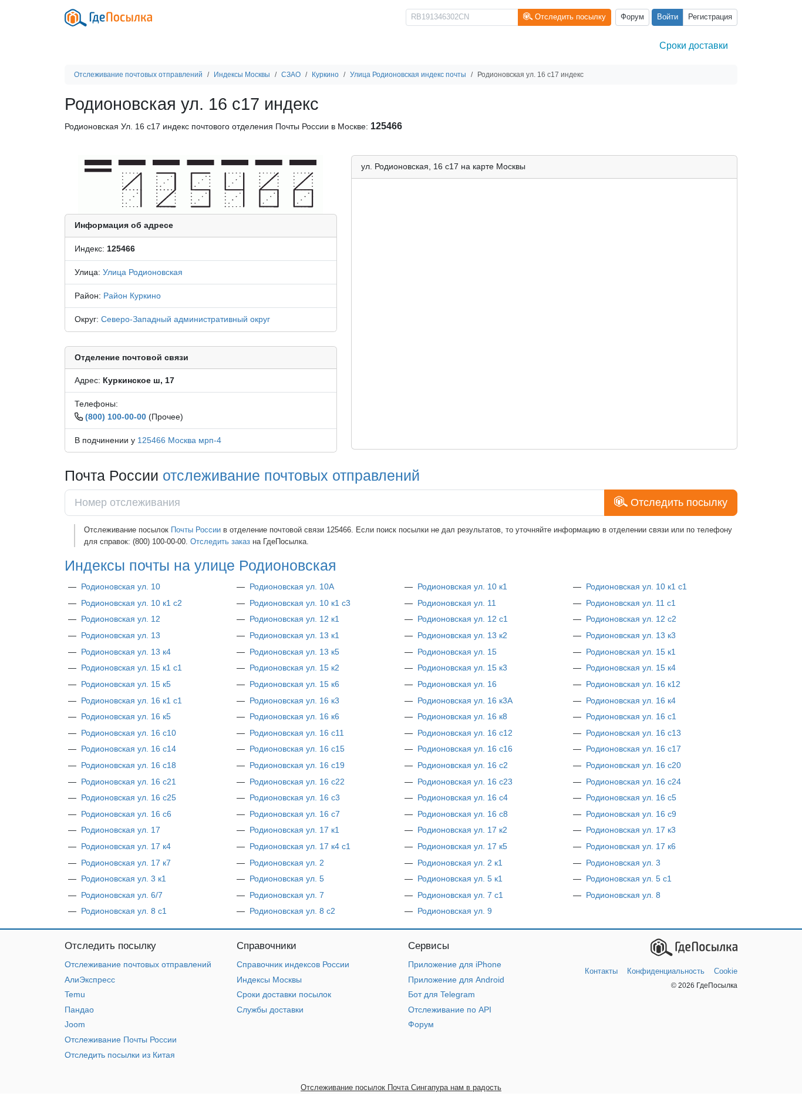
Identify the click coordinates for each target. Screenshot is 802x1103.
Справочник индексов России (293, 964)
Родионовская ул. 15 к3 (462, 667)
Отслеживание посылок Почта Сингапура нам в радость (401, 1087)
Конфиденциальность (666, 971)
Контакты (601, 971)
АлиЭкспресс (90, 979)
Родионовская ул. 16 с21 (128, 781)
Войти (667, 17)
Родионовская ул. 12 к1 (294, 618)
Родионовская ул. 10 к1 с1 (636, 586)
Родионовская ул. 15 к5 (126, 684)
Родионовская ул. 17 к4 (126, 846)
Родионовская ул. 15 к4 (631, 667)
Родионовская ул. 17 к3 (631, 829)
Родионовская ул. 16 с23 (465, 781)
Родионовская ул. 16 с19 (297, 765)
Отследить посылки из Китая (120, 1055)
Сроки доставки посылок (284, 994)
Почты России (196, 529)
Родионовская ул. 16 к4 (631, 700)
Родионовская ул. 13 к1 (294, 635)
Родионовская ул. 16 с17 (633, 748)
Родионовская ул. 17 (120, 829)
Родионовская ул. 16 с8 (462, 814)
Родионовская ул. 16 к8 (462, 716)
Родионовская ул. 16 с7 (295, 814)
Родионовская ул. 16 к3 (294, 700)
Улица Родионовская (143, 272)
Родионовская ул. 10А (292, 586)
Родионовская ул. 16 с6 (126, 814)
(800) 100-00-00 (115, 416)
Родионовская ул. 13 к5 (294, 651)
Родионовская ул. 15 (457, 651)
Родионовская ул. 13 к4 (126, 651)
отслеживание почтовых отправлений (291, 475)
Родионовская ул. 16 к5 (126, 716)
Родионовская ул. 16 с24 (633, 781)
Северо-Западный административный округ (185, 319)
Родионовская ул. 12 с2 (631, 618)
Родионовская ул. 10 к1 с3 (300, 603)
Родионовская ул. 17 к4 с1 (300, 846)
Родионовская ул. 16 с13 (633, 732)
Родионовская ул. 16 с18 (128, 765)
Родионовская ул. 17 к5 (462, 846)
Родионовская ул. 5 (287, 878)
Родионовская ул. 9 (454, 911)
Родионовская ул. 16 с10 (128, 732)
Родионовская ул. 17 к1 (294, 829)
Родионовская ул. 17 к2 (462, 829)
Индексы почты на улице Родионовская (200, 565)
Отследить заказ (220, 541)
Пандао (79, 1009)
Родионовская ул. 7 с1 (460, 895)
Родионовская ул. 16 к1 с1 (131, 700)
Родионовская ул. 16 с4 (462, 797)
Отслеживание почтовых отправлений (138, 964)
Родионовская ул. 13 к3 (631, 635)
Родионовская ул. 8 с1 (124, 911)
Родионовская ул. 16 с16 (465, 748)
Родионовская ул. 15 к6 (294, 684)
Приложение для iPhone (454, 964)
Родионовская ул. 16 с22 (297, 781)
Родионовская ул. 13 (120, 635)
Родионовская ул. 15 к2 (294, 667)
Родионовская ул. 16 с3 (295, 797)
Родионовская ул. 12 (120, 618)
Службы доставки (270, 1009)
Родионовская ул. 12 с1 (462, 618)
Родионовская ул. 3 (623, 862)
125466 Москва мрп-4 (179, 440)
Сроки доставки (693, 46)
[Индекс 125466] (200, 184)
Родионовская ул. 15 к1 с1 (131, 667)
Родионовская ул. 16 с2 (462, 765)
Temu (75, 994)
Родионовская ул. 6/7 (122, 895)
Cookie (725, 971)
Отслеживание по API (449, 1009)
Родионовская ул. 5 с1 (629, 878)
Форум (632, 17)
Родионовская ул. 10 (120, 586)
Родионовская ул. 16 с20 (633, 765)
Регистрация (710, 17)
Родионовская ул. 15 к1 (631, 651)
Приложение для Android (456, 979)
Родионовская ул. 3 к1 (123, 878)
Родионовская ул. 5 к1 (460, 878)
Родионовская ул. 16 (457, 684)
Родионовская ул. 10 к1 (462, 586)
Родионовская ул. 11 (456, 603)
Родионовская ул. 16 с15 (297, 748)
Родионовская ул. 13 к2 (462, 635)
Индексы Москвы (269, 979)
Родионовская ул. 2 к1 (460, 862)
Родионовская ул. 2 (287, 862)
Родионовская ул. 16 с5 (631, 797)
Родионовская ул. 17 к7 (126, 862)
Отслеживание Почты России (121, 1039)
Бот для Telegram (441, 994)
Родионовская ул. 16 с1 (631, 716)
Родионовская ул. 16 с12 (465, 732)
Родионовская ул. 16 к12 (633, 684)
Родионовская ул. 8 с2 (292, 911)
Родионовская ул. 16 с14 (128, 748)
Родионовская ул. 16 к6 (294, 716)
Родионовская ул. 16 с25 (128, 797)
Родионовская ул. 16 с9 (631, 814)
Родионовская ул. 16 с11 (297, 732)
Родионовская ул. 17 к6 (631, 846)
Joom (75, 1024)
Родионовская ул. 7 (287, 895)
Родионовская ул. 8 (623, 895)
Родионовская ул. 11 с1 (631, 603)
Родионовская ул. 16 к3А (465, 700)
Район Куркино (132, 295)
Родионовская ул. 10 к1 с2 (131, 603)
